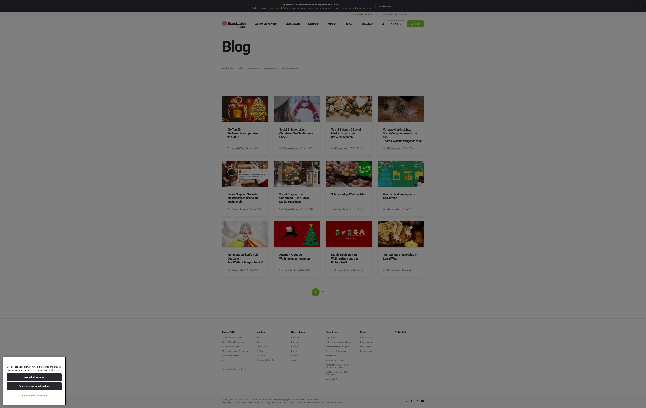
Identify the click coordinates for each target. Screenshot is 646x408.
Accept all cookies (34, 377)
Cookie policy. (55, 370)
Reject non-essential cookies (34, 386)
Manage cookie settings (34, 395)
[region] (34, 381)
